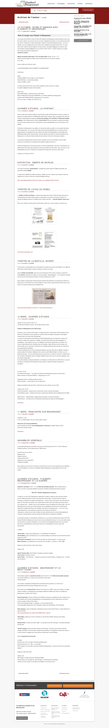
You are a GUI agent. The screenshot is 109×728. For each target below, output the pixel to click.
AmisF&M (44, 17)
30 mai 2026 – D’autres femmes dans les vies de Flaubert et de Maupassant (81, 22)
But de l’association (45, 709)
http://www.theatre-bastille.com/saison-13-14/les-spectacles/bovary (34, 307)
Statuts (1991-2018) (45, 711)
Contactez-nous (22, 718)
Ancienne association (43, 716)
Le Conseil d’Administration (44, 713)
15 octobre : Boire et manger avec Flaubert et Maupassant (37, 28)
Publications (71, 3)
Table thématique (88, 10)
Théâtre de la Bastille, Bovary (35, 261)
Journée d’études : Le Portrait (35, 108)
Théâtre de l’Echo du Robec (33, 189)
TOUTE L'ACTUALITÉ (83, 40)
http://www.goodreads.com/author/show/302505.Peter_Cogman (33, 613)
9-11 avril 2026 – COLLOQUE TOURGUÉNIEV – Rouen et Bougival (83, 27)
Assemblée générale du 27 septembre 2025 (81, 30)
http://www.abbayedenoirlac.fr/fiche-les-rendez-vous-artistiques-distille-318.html (38, 180)
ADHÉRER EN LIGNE (54, 686)
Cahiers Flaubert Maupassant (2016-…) (55, 709)
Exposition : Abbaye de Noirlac (35, 162)
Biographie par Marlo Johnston (76, 708)
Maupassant (88, 3)
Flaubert (80, 3)
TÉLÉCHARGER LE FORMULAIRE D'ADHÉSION (77, 686)
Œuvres (64, 711)
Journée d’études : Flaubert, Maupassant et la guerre (34, 479)
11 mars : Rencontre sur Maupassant (39, 411)
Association (51, 3)
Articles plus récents (64, 22)
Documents (64, 709)
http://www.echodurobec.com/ (25, 252)
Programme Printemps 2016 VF (25, 153)
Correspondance (66, 713)
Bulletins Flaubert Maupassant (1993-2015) (55, 712)
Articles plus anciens (22, 22)
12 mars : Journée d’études (33, 316)
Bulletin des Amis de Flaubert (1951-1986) (55, 716)
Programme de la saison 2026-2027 (82, 18)
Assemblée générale (29, 440)
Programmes (61, 3)
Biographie (64, 707)
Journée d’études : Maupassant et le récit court (39, 569)
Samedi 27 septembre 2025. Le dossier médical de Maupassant (83, 34)
